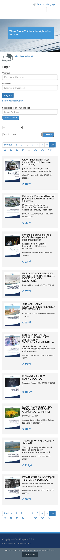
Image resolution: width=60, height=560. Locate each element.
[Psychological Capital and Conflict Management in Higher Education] (12, 245)
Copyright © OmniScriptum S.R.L (18, 539)
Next (50, 150)
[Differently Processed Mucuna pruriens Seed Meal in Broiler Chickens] (12, 206)
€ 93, (26, 261)
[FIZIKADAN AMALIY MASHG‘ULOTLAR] (12, 386)
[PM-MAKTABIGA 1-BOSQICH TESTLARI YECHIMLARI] (12, 487)
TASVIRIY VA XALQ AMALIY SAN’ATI (38, 442)
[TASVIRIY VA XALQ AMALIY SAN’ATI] (12, 451)
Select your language (46, 4)
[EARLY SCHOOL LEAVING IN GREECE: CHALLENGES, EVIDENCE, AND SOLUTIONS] (12, 284)
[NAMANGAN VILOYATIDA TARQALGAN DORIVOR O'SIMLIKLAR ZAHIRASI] (12, 417)
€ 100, (27, 392)
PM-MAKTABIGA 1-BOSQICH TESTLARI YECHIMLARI (38, 478)
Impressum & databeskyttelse (16, 543)
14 (23, 150)
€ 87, (26, 291)
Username (7, 73)
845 (35, 150)
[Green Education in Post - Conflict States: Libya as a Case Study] (12, 170)
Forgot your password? (12, 101)
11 (5, 150)
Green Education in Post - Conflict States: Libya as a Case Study (36, 162)
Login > (8, 95)
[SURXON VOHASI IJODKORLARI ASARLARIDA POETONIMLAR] (12, 314)
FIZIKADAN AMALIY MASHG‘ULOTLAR (33, 377)
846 (42, 150)
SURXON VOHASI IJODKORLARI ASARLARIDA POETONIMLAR (38, 307)
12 (11, 150)
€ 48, (26, 184)
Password (6, 84)
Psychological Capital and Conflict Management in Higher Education (36, 237)
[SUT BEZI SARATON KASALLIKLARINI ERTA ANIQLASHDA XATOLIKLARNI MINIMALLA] (12, 345)
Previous (8, 145)
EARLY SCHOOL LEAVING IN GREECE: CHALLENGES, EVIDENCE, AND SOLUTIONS (38, 277)
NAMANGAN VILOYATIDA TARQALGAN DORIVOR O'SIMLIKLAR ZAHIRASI (37, 409)
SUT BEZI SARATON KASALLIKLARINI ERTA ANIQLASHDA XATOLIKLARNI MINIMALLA (38, 339)
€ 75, (26, 364)
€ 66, (26, 222)
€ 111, (27, 465)
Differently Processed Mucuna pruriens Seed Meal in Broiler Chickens (38, 198)
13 (17, 150)
